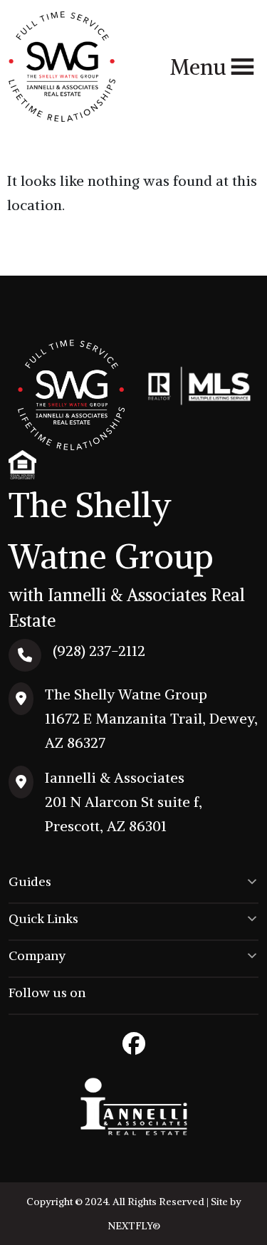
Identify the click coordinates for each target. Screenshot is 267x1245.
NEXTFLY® (134, 1225)
